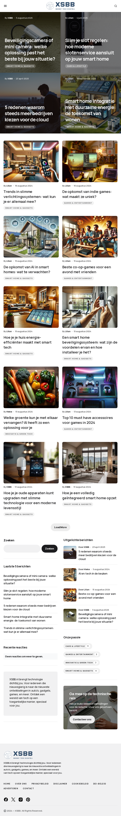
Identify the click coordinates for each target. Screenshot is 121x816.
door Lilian (84, 589)
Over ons (21, 784)
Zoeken (9, 540)
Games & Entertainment (78, 203)
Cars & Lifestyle (76, 66)
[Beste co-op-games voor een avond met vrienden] (89, 236)
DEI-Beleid (99, 784)
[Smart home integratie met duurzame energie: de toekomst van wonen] (90, 103)
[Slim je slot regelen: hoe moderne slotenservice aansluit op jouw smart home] (90, 42)
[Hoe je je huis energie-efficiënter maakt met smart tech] (31, 307)
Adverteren (11, 788)
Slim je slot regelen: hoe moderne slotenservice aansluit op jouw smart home (27, 594)
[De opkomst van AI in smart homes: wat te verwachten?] (31, 236)
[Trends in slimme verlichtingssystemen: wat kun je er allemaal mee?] (31, 161)
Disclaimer (60, 784)
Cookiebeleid (80, 784)
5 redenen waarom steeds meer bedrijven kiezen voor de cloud (30, 607)
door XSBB (84, 547)
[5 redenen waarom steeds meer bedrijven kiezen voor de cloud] (30, 103)
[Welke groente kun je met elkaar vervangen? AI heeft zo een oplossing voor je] (31, 387)
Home (7, 784)
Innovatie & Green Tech (19, 434)
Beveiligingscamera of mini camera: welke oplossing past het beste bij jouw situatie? (30, 579)
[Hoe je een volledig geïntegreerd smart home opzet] (89, 463)
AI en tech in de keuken (93, 573)
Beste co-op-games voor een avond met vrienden (97, 595)
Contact (28, 788)
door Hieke (84, 569)
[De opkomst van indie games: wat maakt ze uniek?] (89, 161)
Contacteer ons (82, 719)
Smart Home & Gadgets (20, 66)
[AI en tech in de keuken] (69, 574)
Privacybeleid (40, 784)
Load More (60, 527)
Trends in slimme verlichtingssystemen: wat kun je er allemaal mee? (29, 629)
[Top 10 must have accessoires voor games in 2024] (89, 387)
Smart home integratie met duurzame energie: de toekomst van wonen (28, 618)
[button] (5, 6)
